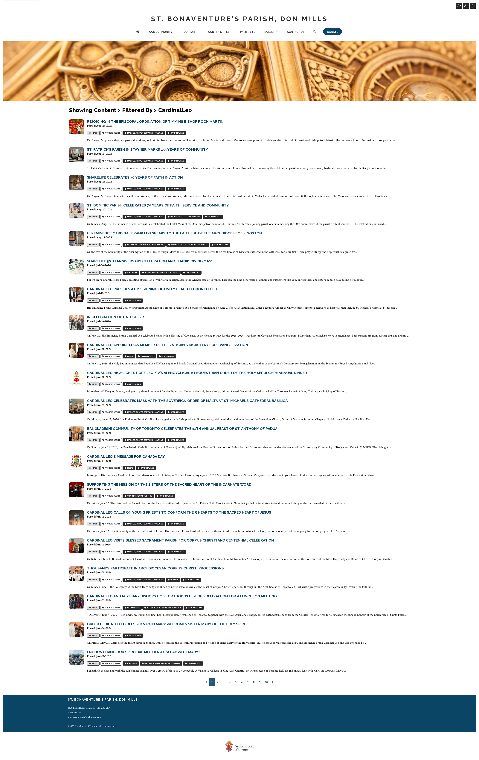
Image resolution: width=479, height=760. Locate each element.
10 (266, 682)
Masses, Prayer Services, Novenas (144, 133)
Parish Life (247, 31)
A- (466, 5)
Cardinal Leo (177, 133)
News (94, 133)
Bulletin (270, 31)
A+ (459, 5)
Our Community (160, 31)
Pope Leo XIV (167, 356)
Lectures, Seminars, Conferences (145, 245)
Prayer (174, 580)
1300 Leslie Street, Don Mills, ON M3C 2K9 (89, 707)
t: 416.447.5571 (75, 712)
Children (131, 663)
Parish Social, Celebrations (185, 217)
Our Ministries (218, 31)
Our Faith (190, 31)
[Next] (273, 682)
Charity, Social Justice (139, 496)
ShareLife (131, 273)
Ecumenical (133, 608)
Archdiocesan (112, 133)
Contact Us (295, 31)
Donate (332, 31)
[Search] (314, 32)
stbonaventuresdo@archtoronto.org (84, 717)
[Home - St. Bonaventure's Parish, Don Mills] (138, 32)
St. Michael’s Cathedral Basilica (161, 273)
